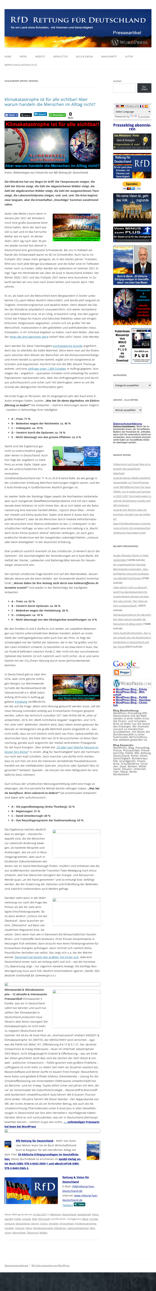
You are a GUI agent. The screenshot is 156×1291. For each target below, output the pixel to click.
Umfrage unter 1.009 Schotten (47, 368)
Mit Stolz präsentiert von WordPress (51, 1265)
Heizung (19, 1228)
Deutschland (69, 1214)
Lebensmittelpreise (78, 1228)
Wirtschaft (44, 1219)
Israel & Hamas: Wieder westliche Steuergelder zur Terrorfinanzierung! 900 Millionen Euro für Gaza (131, 482)
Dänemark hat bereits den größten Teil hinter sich (47, 957)
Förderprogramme (85, 1223)
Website (40, 56)
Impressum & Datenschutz (21, 65)
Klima (28, 1228)
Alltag (85, 1219)
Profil (23, 56)
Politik (17, 1219)
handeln (9, 1228)
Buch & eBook (84, 56)
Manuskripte (109, 56)
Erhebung (21, 701)
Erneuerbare (67, 1223)
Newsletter (60, 56)
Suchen (117, 81)
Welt (34, 1219)
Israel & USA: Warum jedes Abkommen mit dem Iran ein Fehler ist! (131, 514)
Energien (54, 1223)
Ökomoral (32, 1232)
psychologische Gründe (68, 346)
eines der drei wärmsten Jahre (29, 337)
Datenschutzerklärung (16, 1265)
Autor (129, 56)
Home (8, 56)
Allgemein (55, 1214)
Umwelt (26, 1219)
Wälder (43, 1232)
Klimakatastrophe (43, 1228)
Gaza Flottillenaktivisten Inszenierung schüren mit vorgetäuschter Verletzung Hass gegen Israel (132, 528)
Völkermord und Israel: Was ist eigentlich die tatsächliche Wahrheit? (132, 468)
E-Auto (44, 1223)
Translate (144, 116)
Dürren (35, 1223)
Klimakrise (60, 1228)
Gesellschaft (84, 1214)
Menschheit (19, 1232)
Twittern (67, 1205)
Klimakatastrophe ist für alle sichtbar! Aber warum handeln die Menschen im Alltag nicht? (50, 101)
